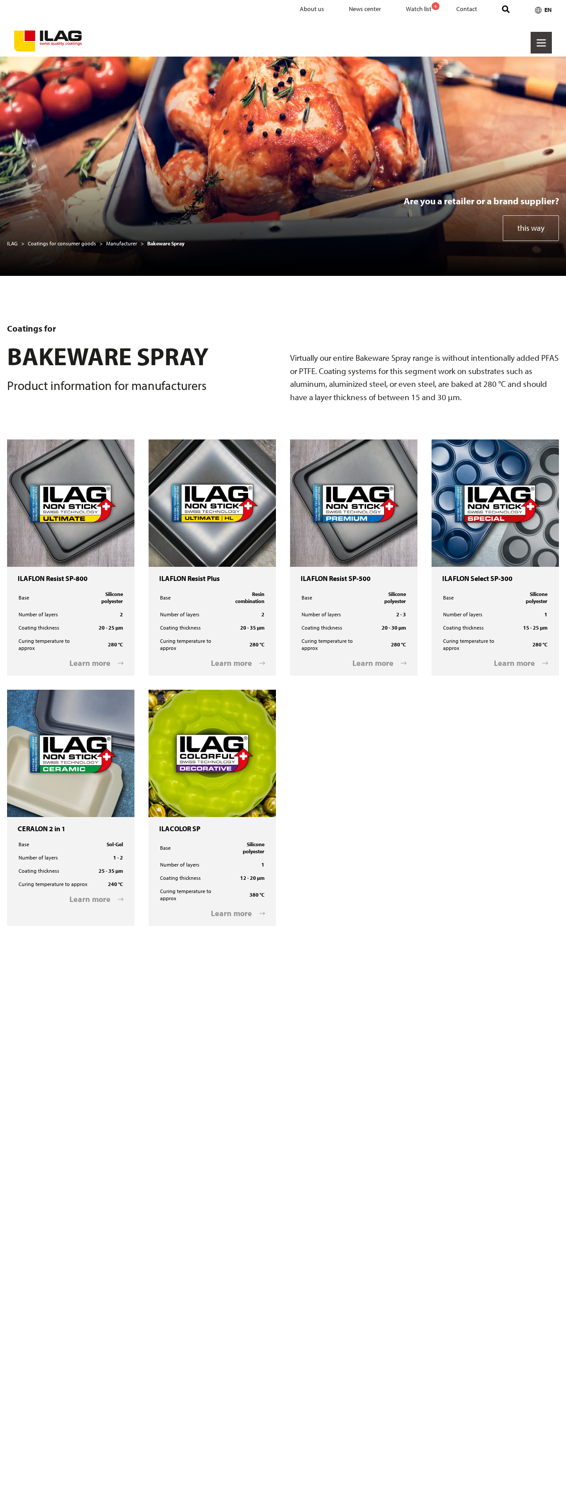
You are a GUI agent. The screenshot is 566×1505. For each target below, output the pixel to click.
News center (365, 9)
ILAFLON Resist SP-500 (323, 445)
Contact (466, 9)
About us (312, 9)
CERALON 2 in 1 (30, 695)
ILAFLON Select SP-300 (465, 445)
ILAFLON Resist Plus (178, 445)
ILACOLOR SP (168, 695)
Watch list (421, 8)
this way (530, 228)
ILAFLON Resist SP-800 (40, 445)
